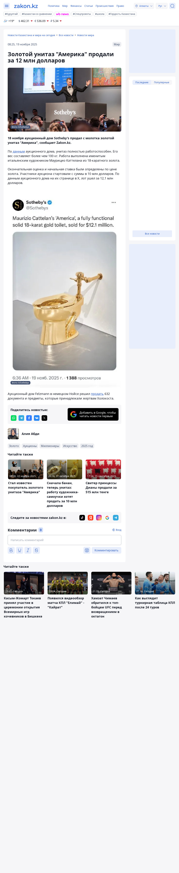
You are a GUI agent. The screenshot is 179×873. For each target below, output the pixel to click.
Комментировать (107, 550)
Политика (53, 6)
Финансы (76, 6)
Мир (65, 6)
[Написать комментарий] (64, 540)
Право (120, 6)
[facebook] (29, 418)
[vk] (37, 418)
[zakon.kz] (26, 6)
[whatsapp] (13, 418)
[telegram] (21, 418)
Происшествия (105, 6)
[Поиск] (172, 6)
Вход (118, 529)
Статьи (88, 6)
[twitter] (44, 418)
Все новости (66, 35)
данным (19, 151)
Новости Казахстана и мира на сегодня (31, 35)
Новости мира (85, 35)
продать (97, 394)
